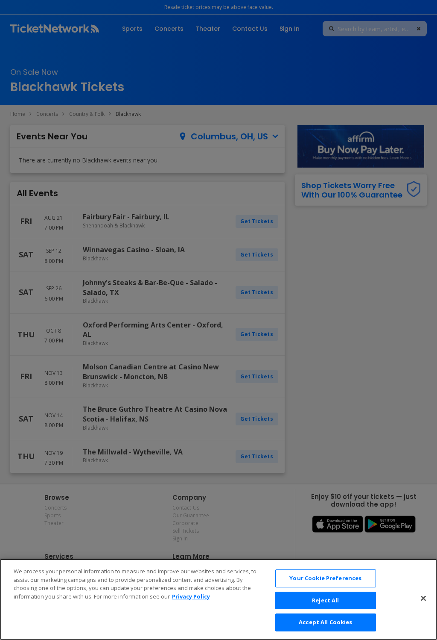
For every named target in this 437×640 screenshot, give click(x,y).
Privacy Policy (191, 596)
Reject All (325, 600)
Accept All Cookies (325, 622)
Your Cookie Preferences (325, 578)
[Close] (423, 598)
